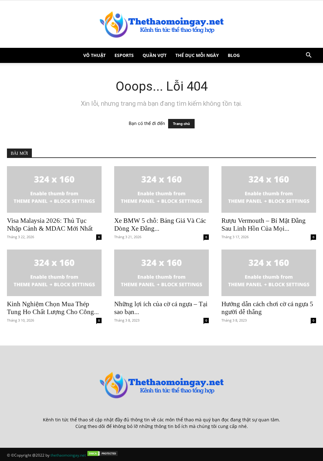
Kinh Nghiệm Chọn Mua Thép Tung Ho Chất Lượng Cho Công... (53, 308)
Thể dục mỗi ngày (197, 55)
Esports (124, 55)
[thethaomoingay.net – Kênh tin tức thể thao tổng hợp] (161, 24)
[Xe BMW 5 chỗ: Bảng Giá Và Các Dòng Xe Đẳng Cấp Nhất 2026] (161, 189)
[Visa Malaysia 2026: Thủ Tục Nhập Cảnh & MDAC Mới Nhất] (54, 189)
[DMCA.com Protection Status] (102, 455)
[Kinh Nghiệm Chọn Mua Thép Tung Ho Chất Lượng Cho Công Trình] (54, 273)
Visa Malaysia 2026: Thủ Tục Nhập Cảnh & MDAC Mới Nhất (50, 224)
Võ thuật (94, 55)
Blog (234, 55)
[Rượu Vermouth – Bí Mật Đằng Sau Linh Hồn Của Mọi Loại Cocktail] (268, 189)
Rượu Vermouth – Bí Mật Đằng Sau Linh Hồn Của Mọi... (263, 224)
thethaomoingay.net (68, 455)
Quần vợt (155, 55)
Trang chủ (181, 123)
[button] (308, 56)
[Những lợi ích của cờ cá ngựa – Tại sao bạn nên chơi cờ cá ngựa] (161, 273)
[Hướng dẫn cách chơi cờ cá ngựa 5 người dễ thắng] (268, 273)
